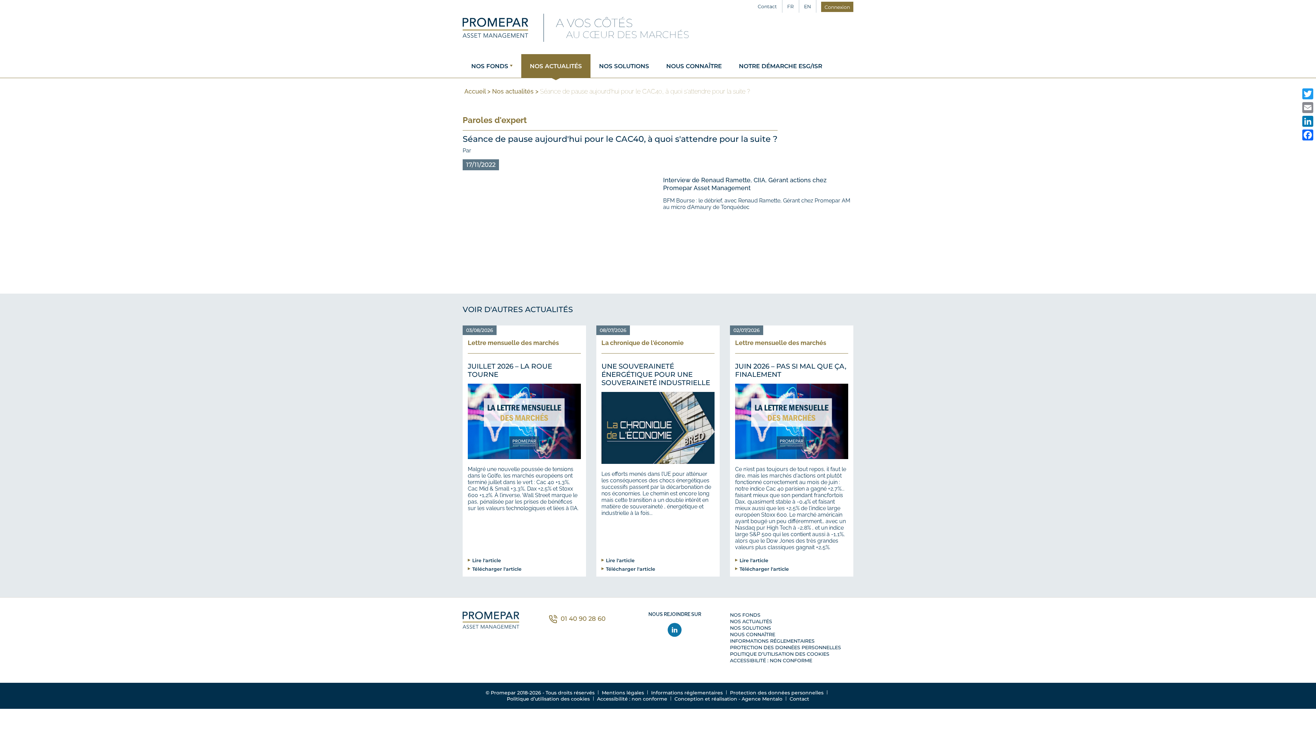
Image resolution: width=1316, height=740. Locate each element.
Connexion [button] (837, 7)
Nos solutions (624, 66)
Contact (767, 6)
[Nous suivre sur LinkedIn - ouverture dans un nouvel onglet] (675, 630)
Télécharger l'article (497, 568)
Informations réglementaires (772, 641)
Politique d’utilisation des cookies (779, 654)
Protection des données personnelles (785, 647)
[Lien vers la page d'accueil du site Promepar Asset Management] (495, 28)
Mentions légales (623, 693)
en (807, 6)
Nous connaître (694, 66)
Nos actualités (556, 66)
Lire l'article (486, 560)
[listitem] (1308, 94)
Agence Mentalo (762, 699)
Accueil (475, 91)
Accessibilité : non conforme (771, 660)
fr (790, 6)
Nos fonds (489, 66)
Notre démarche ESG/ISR (780, 66)
